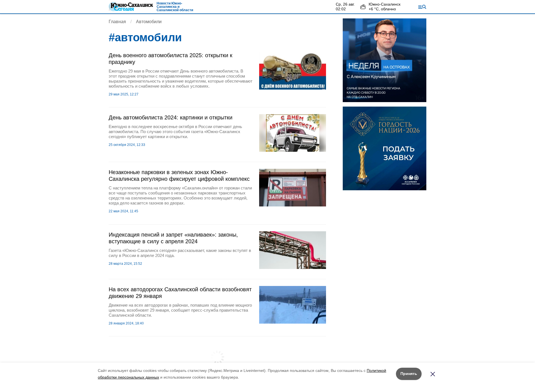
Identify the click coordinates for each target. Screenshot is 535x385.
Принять (408, 373)
